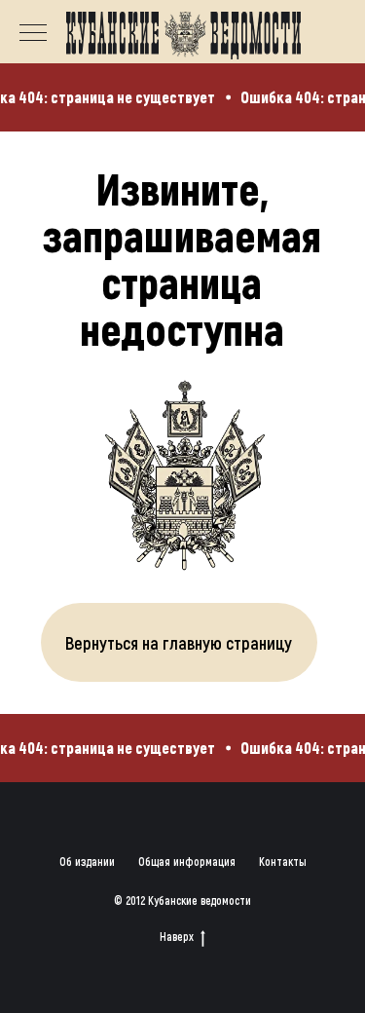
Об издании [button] (87, 861)
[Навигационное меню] (33, 34)
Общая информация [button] (187, 861)
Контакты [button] (283, 861)
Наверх (177, 936)
